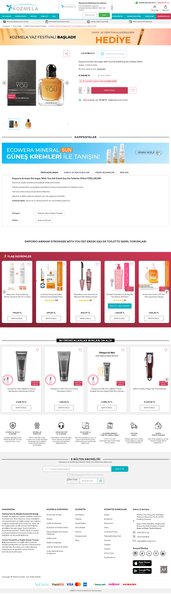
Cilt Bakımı (6, 16)
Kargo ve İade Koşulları (76, 172)
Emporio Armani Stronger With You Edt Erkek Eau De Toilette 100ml (72, 26)
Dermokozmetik (116, 16)
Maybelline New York (112, 536)
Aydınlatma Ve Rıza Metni (57, 527)
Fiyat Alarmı (105, 75)
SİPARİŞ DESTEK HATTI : (154, 3)
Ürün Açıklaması (49, 172)
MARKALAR (149, 16)
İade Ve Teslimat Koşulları (57, 547)
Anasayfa (6, 26)
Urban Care (109, 553)
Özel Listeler (17, 26)
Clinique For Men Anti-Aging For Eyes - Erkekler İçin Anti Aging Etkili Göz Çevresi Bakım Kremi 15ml (107, 390)
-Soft (72, 590)
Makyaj (33, 16)
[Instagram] (135, 553)
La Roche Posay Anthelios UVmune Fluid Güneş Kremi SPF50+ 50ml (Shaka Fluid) (51, 295)
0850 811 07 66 (143, 532)
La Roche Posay (110, 532)
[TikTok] (142, 553)
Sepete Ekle (109, 90)
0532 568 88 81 (143, 537)
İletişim (50, 519)
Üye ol (86, 100)
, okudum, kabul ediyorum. (87, 475)
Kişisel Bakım (80, 523)
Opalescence (109, 557)
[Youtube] (162, 553)
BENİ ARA (124, 172)
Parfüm (78, 532)
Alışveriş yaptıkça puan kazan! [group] (59, 21)
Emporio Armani (44, 220)
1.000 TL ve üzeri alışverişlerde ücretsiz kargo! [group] (24, 21)
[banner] (85, 36)
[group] (35, 83)
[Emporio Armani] (88, 53)
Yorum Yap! (101, 69)
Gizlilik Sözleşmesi (54, 542)
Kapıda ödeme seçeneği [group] (141, 21)
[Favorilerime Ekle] (29, 264)
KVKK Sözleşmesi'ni (78, 475)
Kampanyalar (81, 536)
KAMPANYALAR (163, 16)
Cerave (107, 549)
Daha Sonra (90, 15)
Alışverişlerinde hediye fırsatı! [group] (101, 21)
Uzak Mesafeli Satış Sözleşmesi (55, 552)
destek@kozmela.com (146, 541)
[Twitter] (149, 553)
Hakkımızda (51, 538)
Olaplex (107, 544)
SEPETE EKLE (16, 318)
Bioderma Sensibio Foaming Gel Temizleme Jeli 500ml (120, 295)
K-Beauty (44, 16)
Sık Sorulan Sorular (54, 515)
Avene (106, 515)
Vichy (106, 527)
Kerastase (108, 523)
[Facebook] (155, 553)
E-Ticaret (78, 590)
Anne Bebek (80, 527)
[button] (4, 83)
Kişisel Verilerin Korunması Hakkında (57, 533)
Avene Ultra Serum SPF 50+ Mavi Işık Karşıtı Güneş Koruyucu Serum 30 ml (154, 295)
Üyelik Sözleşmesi (54, 523)
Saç (54, 16)
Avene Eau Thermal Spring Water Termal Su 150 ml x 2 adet (17, 295)
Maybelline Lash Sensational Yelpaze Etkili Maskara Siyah (85, 295)
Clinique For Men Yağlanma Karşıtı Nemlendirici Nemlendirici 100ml (21, 390)
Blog (77, 540)
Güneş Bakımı (20, 16)
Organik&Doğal (134, 16)
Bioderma (108, 519)
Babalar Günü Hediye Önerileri (35, 26)
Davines (107, 540)
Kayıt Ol (119, 469)
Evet (104, 15)
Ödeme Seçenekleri (104, 172)
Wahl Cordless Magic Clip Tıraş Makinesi (149, 389)
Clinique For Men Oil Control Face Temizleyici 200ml (64, 390)
